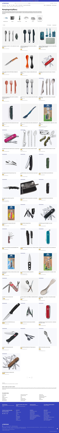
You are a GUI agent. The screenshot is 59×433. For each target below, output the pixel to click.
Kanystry (3, 396)
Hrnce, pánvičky (40, 21)
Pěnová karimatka (4, 400)
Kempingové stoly (4, 399)
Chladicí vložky (41, 394)
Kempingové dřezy (23, 398)
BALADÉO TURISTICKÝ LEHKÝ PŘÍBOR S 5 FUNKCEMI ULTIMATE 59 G (29, 297)
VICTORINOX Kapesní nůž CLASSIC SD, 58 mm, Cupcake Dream (10, 148)
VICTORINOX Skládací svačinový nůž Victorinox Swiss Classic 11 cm (29, 173)
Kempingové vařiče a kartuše (42, 396)
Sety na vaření (19, 21)
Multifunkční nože (5, 21)
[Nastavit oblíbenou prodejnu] (51, 3)
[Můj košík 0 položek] (56, 3)
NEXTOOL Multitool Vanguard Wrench (25, 223)
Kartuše (40, 398)
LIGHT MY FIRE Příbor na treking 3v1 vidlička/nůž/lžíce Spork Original (28, 72)
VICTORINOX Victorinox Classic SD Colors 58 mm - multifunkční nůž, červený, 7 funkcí (47, 322)
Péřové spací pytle (23, 400)
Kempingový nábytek (41, 397)
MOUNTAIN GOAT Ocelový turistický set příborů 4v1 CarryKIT (47, 148)
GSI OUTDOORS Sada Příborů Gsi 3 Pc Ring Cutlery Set (27, 347)
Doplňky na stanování (4, 397)
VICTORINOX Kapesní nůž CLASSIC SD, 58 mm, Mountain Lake (47, 247)
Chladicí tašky (41, 399)
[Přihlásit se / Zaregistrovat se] (54, 3)
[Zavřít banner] (56, 0)
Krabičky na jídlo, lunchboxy (24, 394)
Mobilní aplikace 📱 (48, 5)
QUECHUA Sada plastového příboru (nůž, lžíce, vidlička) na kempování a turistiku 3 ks (28, 46)
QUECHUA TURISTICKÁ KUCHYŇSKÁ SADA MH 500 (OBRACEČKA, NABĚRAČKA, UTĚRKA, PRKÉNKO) (48, 46)
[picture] (11, 36)
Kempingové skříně (41, 395)
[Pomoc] (53, 3)
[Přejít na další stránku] (32, 377)
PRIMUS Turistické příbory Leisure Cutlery (44, 347)
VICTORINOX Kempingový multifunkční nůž (8, 372)
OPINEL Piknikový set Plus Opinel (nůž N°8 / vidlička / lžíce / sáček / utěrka (48, 123)
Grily (21, 396)
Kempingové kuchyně (23, 395)
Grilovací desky (4, 394)
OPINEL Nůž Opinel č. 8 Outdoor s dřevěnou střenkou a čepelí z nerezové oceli (10, 272)
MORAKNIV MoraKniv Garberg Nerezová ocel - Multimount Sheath (29, 247)
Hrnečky (12, 21)
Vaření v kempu (4, 395)
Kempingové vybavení (23, 399)
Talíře (26, 21)
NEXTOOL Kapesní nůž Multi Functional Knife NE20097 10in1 (10, 247)
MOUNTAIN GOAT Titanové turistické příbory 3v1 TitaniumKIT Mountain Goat (47, 97)
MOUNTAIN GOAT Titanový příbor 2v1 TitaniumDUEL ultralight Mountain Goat (47, 297)
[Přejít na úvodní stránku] (5, 3)
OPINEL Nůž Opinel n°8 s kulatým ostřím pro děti (8, 223)
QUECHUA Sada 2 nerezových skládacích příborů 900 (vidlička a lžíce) (29, 97)
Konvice (33, 21)
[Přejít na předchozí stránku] (27, 377)
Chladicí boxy (4, 398)
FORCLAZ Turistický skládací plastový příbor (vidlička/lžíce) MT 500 (29, 123)
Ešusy (21, 397)
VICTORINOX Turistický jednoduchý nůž (7, 347)
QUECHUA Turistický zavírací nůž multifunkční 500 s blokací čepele (10, 123)
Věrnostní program (54, 5)
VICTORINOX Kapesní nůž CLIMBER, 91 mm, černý (45, 223)
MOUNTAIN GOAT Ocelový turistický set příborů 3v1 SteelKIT (28, 148)
